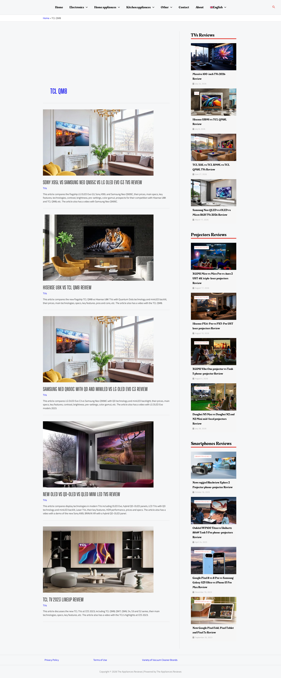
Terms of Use (100, 660)
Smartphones (203, 456)
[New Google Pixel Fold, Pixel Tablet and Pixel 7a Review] (213, 610)
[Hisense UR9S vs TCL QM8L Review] (213, 101)
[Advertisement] (106, 63)
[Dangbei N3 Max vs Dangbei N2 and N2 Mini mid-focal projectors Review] (213, 396)
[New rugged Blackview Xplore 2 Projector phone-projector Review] (213, 465)
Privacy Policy (52, 660)
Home (59, 7)
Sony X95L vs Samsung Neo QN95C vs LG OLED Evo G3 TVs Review (92, 182)
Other (165, 7)
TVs (45, 188)
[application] (86, 7)
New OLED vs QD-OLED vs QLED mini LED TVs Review (81, 494)
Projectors (202, 247)
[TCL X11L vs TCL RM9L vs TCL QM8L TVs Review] (213, 147)
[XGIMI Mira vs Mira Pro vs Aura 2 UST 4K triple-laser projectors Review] (213, 256)
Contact (184, 7)
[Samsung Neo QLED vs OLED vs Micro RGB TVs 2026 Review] (213, 192)
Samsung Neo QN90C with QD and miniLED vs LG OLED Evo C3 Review (95, 389)
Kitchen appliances (138, 7)
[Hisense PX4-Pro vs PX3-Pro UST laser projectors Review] (213, 306)
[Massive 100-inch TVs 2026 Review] (213, 56)
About (200, 7)
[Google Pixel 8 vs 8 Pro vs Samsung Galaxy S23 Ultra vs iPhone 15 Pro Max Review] (213, 560)
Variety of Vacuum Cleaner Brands (159, 660)
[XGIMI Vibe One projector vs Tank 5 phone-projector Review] (213, 351)
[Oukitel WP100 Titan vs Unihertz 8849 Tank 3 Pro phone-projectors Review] (213, 510)
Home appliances (105, 7)
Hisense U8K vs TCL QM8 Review (67, 287)
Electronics (76, 7)
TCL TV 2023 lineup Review (63, 599)
